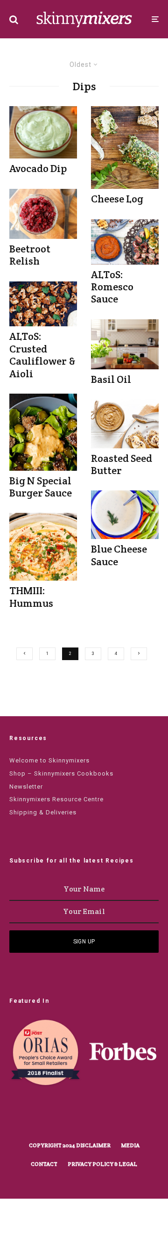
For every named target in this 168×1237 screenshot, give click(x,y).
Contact (44, 1163)
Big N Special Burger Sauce (40, 487)
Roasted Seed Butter (121, 464)
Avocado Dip (38, 168)
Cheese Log (117, 199)
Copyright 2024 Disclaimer (70, 1145)
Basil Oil (111, 379)
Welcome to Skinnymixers (49, 760)
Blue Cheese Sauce (119, 555)
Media (130, 1145)
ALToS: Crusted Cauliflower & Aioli (42, 355)
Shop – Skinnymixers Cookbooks (61, 773)
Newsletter (26, 786)
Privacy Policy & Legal (102, 1163)
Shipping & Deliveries (43, 812)
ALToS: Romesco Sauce (112, 286)
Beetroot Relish (29, 255)
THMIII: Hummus (31, 596)
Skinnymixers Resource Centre (56, 799)
